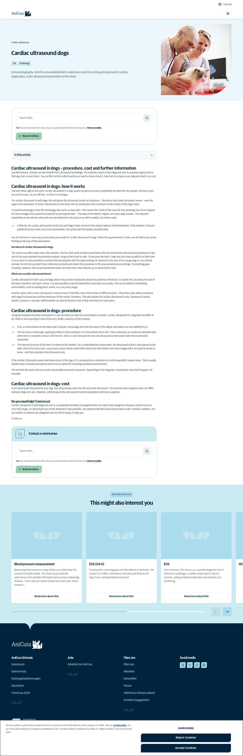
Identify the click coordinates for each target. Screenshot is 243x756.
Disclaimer (17, 685)
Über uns (129, 664)
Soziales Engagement (136, 700)
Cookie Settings (186, 728)
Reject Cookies (186, 737)
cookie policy (120, 725)
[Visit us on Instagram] (197, 665)
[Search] (147, 118)
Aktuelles (129, 671)
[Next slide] (227, 611)
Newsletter (130, 678)
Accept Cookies (185, 748)
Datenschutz (18, 671)
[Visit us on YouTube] (190, 665)
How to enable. (94, 128)
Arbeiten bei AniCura (80, 664)
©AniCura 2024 (20, 692)
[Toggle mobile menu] (228, 13)
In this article (22, 155)
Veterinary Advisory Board (139, 692)
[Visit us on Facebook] (183, 665)
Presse (127, 685)
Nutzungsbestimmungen (26, 678)
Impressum (18, 664)
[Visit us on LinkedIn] (204, 665)
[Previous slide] (216, 611)
